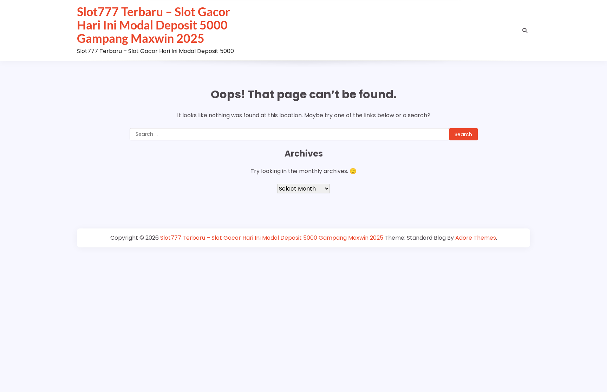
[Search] (525, 30)
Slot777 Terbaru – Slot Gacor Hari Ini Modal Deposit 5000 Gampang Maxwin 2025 (153, 25)
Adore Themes (475, 238)
